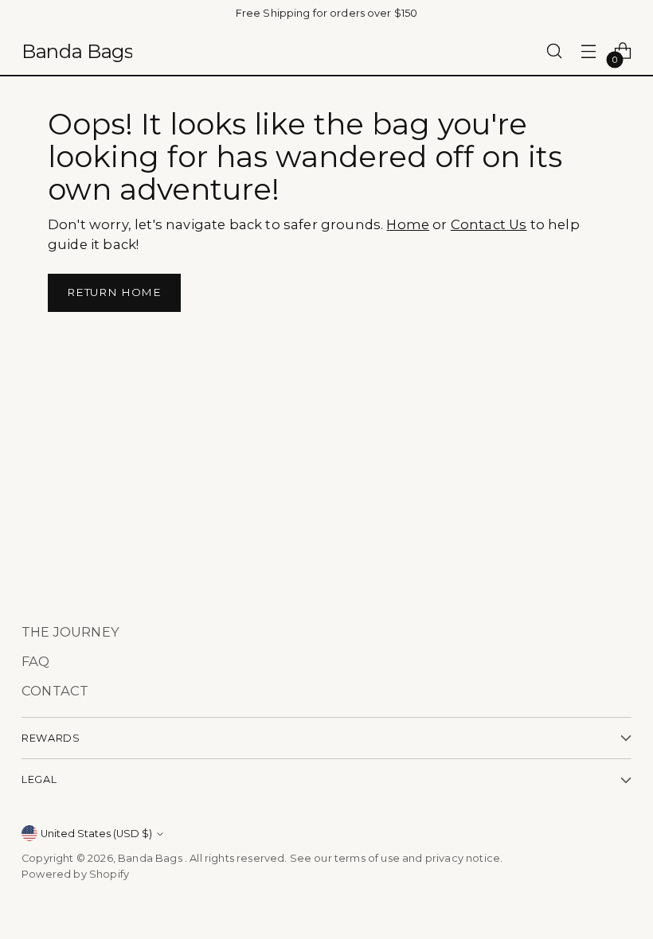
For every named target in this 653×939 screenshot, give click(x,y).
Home (407, 224)
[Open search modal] (554, 51)
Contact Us (489, 224)
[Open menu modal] (589, 51)
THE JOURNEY (70, 632)
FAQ (36, 661)
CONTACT (55, 691)
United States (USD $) (96, 834)
